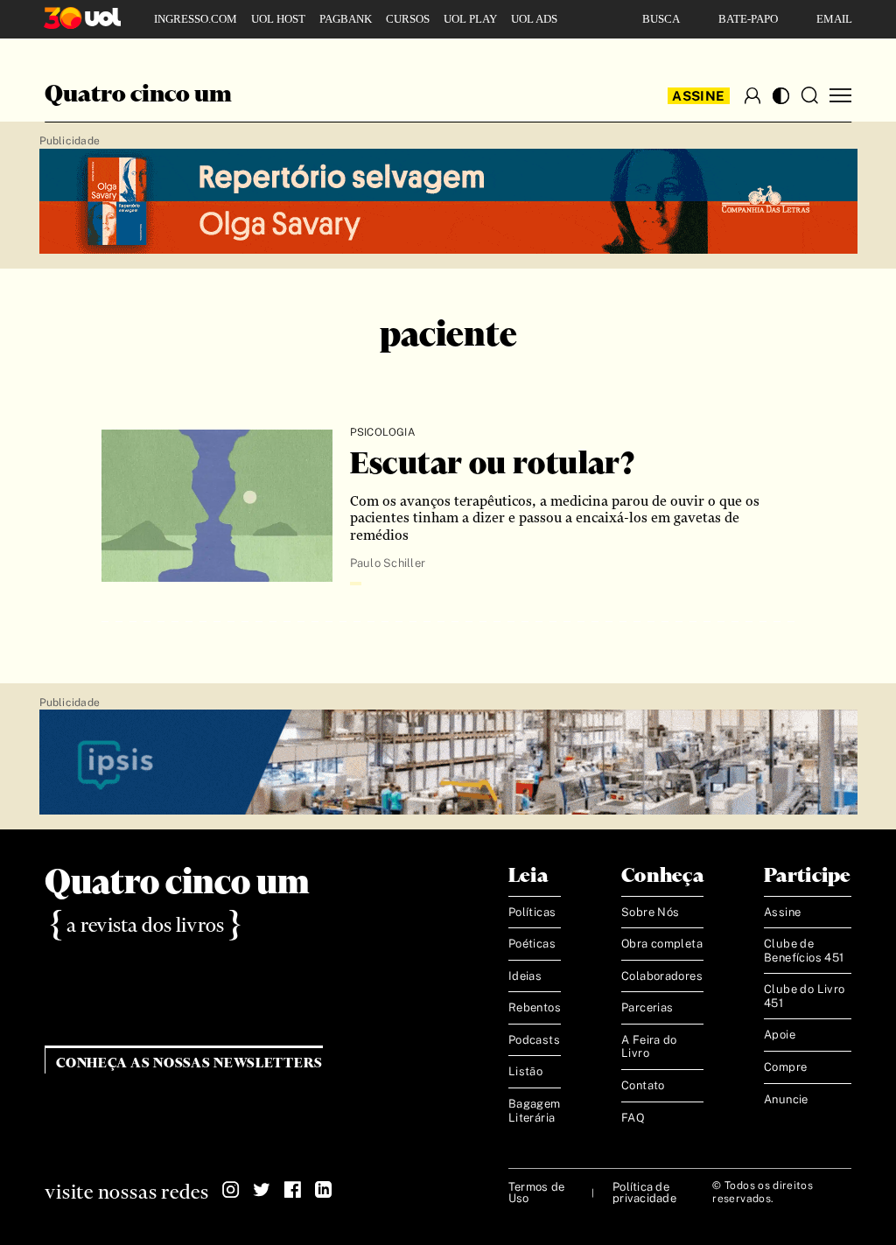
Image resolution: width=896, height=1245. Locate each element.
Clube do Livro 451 (804, 996)
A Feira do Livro (649, 1046)
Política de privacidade (644, 1192)
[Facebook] (292, 1190)
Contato (643, 1085)
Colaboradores (662, 976)
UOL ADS (534, 18)
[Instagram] (231, 1190)
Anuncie (786, 1099)
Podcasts (534, 1039)
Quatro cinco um (138, 95)
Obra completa (662, 943)
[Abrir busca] (809, 95)
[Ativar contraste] (781, 95)
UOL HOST (278, 18)
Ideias (525, 976)
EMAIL (834, 18)
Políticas (532, 912)
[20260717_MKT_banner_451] (448, 202)
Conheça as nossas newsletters (189, 1063)
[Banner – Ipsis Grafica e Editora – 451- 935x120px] (448, 763)
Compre (785, 1067)
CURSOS (408, 18)
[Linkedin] (323, 1190)
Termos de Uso (536, 1192)
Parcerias (647, 1007)
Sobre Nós (650, 912)
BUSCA (661, 18)
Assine (698, 95)
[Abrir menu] (840, 95)
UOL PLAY (470, 18)
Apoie (779, 1034)
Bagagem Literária (534, 1110)
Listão (525, 1071)
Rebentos (534, 1007)
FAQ (633, 1117)
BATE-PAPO (748, 18)
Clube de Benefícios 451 (804, 950)
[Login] (752, 95)
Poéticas (532, 943)
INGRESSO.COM (195, 18)
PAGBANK (345, 18)
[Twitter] (261, 1190)
